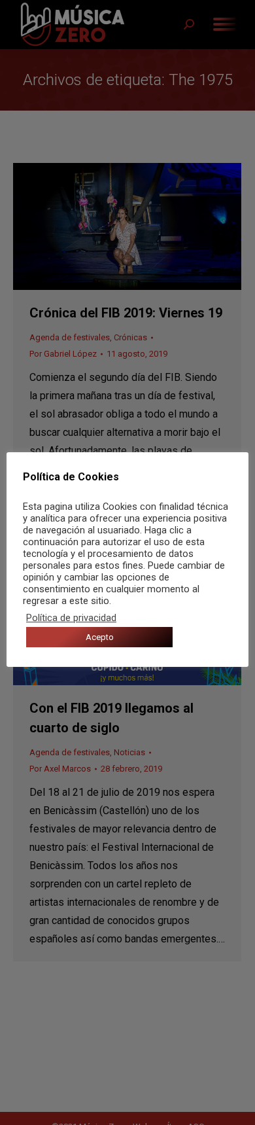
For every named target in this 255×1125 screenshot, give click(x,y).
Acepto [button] (100, 637)
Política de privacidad (71, 618)
